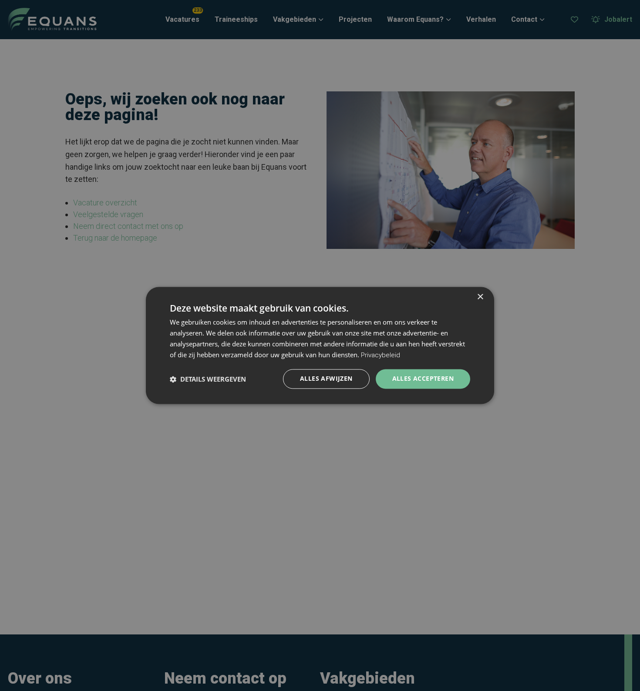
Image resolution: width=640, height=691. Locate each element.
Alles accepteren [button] (423, 379)
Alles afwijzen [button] (326, 379)
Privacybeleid (380, 355)
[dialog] (320, 345)
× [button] (480, 297)
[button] (208, 379)
